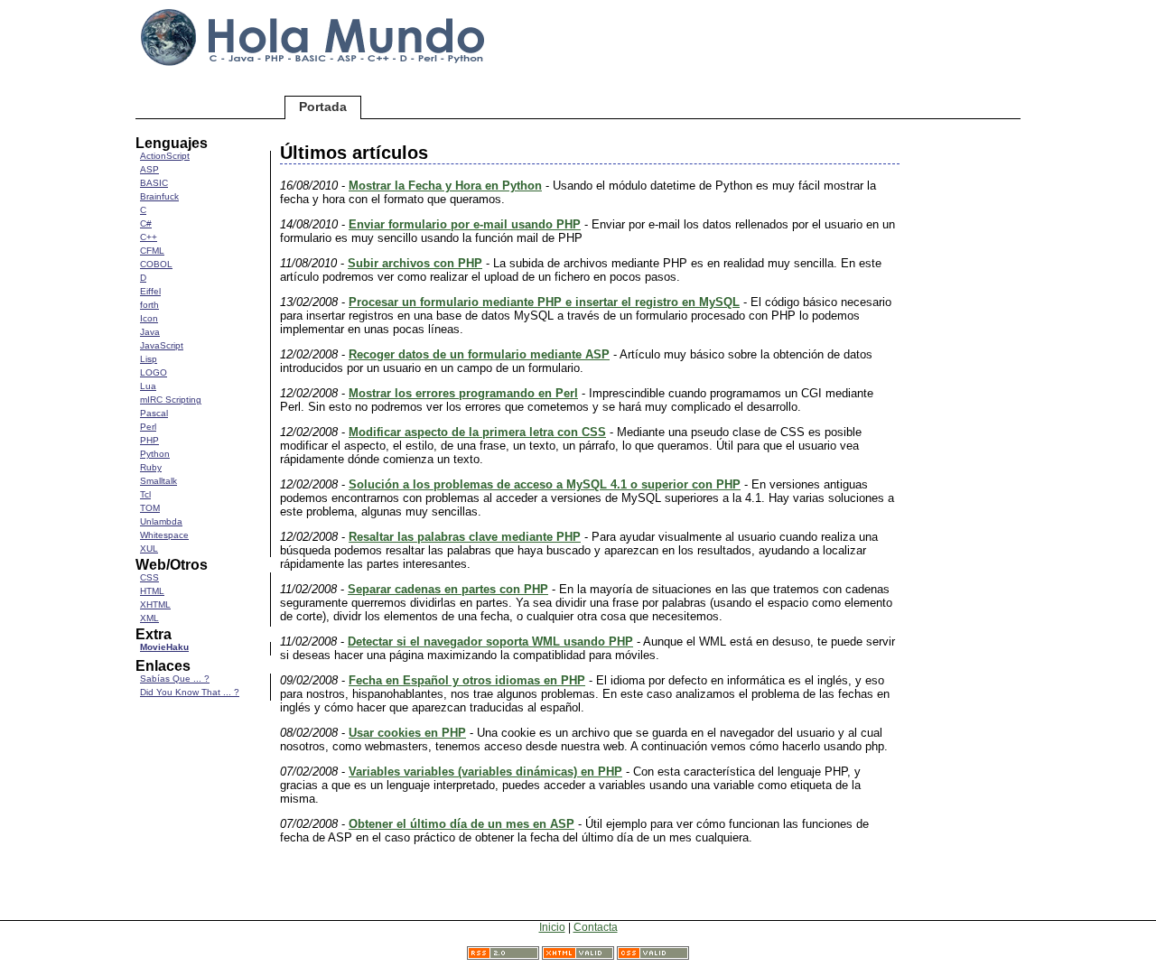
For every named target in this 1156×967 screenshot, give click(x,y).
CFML (152, 251)
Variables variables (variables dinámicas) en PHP (485, 771)
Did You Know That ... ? (189, 692)
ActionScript (165, 156)
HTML (152, 591)
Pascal (154, 413)
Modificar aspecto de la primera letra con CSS (477, 432)
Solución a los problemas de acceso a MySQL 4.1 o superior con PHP (545, 484)
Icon (149, 318)
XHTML (155, 604)
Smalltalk (158, 481)
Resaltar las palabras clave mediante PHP (465, 537)
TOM (150, 508)
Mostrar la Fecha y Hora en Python (445, 185)
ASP (149, 169)
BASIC (154, 183)
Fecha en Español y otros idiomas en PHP (467, 680)
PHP (149, 440)
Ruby (151, 467)
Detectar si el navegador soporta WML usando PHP (490, 641)
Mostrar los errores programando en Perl (463, 393)
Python (155, 454)
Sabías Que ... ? (175, 678)
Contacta (595, 927)
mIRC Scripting (170, 399)
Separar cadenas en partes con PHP (448, 589)
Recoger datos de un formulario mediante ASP (479, 354)
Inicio (552, 927)
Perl (148, 427)
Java (150, 332)
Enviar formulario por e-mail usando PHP (465, 224)
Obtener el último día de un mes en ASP (461, 824)
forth (149, 305)
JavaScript (161, 345)
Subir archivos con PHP (415, 263)
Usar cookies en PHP (407, 732)
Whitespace (164, 535)
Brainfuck (159, 196)
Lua (148, 386)
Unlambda (161, 521)
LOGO (153, 372)
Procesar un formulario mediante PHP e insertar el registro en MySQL (544, 302)
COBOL (156, 264)
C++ (148, 237)
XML (149, 618)
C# (146, 223)
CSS (149, 577)
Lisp (148, 359)
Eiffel (150, 291)
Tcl (145, 494)
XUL (149, 548)
